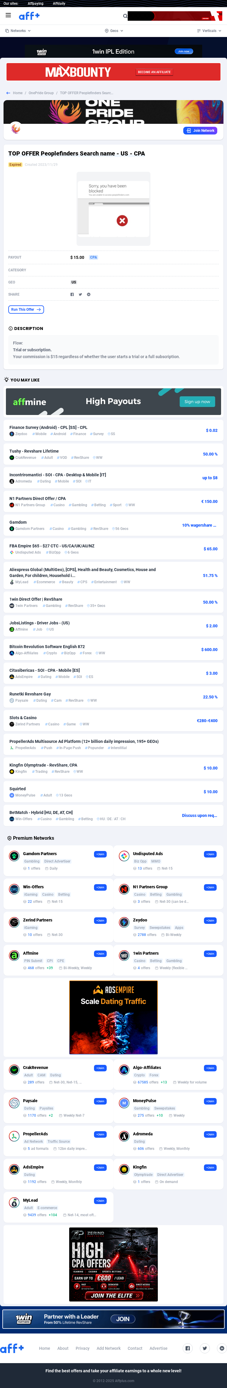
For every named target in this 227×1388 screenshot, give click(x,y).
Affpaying (35, 3)
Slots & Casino (23, 717)
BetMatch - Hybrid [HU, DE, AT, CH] (41, 812)
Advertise (159, 1348)
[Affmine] (113, 401)
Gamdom (18, 522)
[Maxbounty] (113, 72)
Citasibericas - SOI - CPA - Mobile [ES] (44, 670)
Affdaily (59, 3)
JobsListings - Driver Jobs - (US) (39, 623)
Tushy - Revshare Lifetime (34, 451)
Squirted (17, 788)
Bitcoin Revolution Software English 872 (47, 646)
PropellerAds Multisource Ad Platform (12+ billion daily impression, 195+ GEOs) (84, 741)
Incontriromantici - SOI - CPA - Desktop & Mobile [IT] (57, 474)
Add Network (109, 1348)
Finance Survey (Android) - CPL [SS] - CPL (48, 427)
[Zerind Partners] (113, 1264)
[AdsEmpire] (113, 1017)
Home (17, 93)
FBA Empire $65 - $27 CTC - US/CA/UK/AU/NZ (51, 546)
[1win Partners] (113, 1319)
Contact (135, 1348)
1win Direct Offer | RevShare (35, 599)
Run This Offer (22, 309)
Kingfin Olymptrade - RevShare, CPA (43, 765)
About (63, 1348)
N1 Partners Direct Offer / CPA (37, 498)
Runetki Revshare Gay (30, 694)
